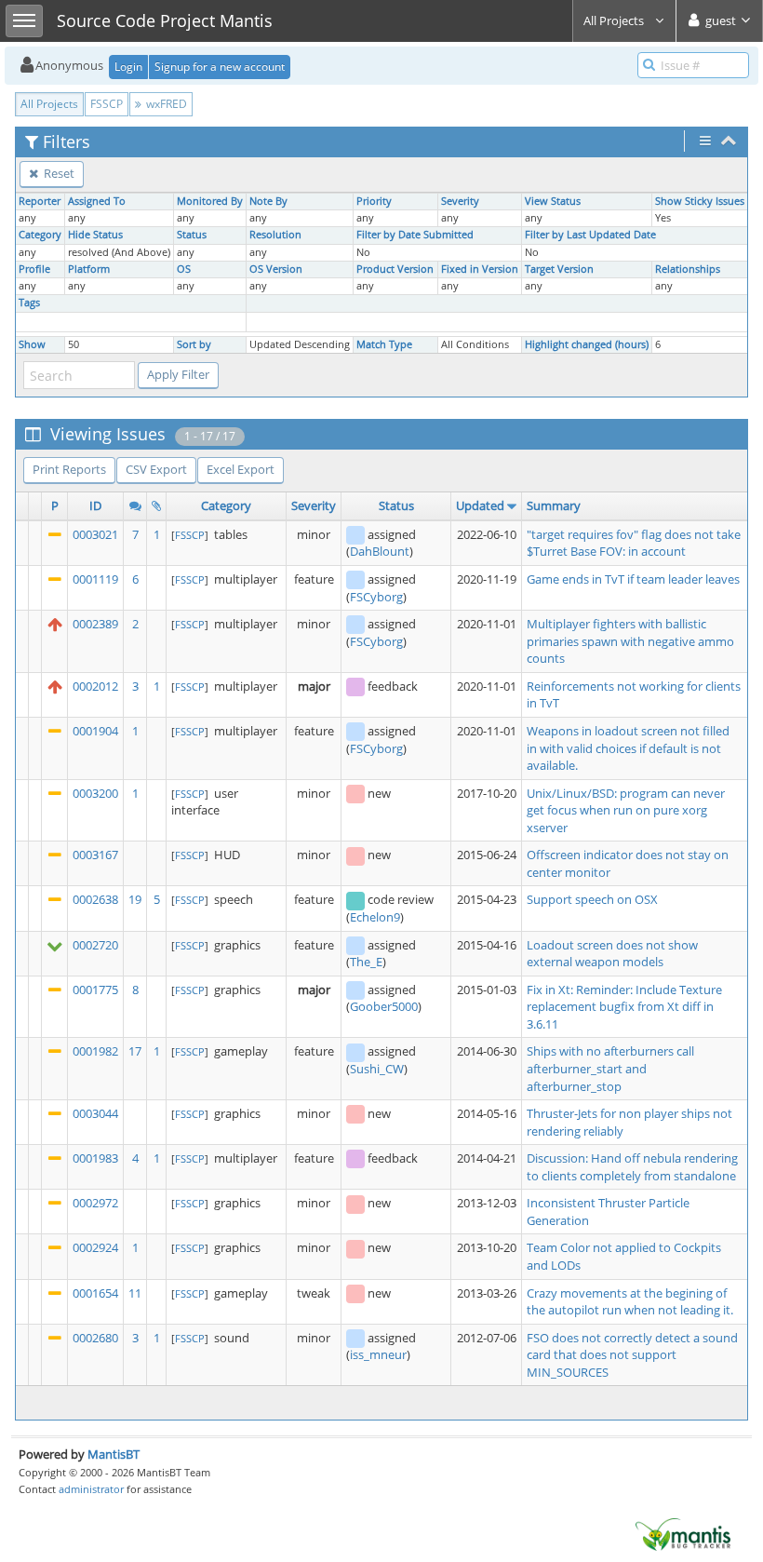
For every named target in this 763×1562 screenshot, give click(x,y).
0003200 (95, 793)
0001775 (95, 989)
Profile (34, 269)
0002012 (95, 686)
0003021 (95, 534)
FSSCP (106, 104)
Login (128, 66)
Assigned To (97, 201)
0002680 (95, 1337)
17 (134, 1051)
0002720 (95, 944)
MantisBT (113, 1454)
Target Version (559, 269)
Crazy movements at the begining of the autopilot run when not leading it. (630, 1302)
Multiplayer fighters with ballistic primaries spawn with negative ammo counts (630, 641)
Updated (480, 505)
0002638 (95, 899)
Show (32, 344)
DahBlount (379, 551)
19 (134, 899)
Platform (89, 269)
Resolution (275, 234)
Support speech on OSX (592, 899)
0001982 (95, 1051)
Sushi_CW (377, 1068)
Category (40, 234)
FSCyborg (376, 596)
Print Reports (69, 469)
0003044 (95, 1113)
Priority (374, 201)
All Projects (615, 20)
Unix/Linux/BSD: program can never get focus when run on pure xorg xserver (626, 810)
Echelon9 (375, 917)
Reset (57, 173)
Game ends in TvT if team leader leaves (633, 579)
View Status (553, 201)
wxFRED (165, 104)
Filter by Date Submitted (415, 234)
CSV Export (156, 469)
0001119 (95, 579)
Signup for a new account (219, 66)
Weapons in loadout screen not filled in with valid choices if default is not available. (628, 748)
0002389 (95, 623)
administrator (91, 1489)
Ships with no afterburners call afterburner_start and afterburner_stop (610, 1068)
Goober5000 (384, 1006)
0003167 (95, 854)
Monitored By (210, 201)
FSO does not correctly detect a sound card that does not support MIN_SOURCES (632, 1354)
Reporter (39, 201)
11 (134, 1293)
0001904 (95, 730)
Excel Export (240, 469)
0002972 (95, 1202)
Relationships (687, 269)
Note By (268, 201)
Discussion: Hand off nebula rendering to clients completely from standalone (632, 1167)
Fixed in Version (479, 269)
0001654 (95, 1293)
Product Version (395, 269)
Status (192, 234)
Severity (460, 201)
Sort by (194, 344)
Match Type (384, 344)
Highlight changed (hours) (587, 344)
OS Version (275, 269)
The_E (366, 961)
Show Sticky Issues (699, 201)
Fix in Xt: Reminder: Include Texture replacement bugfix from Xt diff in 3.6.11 (624, 1006)
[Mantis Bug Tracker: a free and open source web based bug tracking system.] (683, 1533)
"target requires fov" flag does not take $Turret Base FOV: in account (634, 543)
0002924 (95, 1247)
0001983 (95, 1158)
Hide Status (95, 234)
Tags (29, 302)
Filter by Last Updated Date (590, 234)
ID (95, 505)
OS (184, 269)
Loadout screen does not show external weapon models (612, 953)
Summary (554, 505)
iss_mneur (378, 1354)
